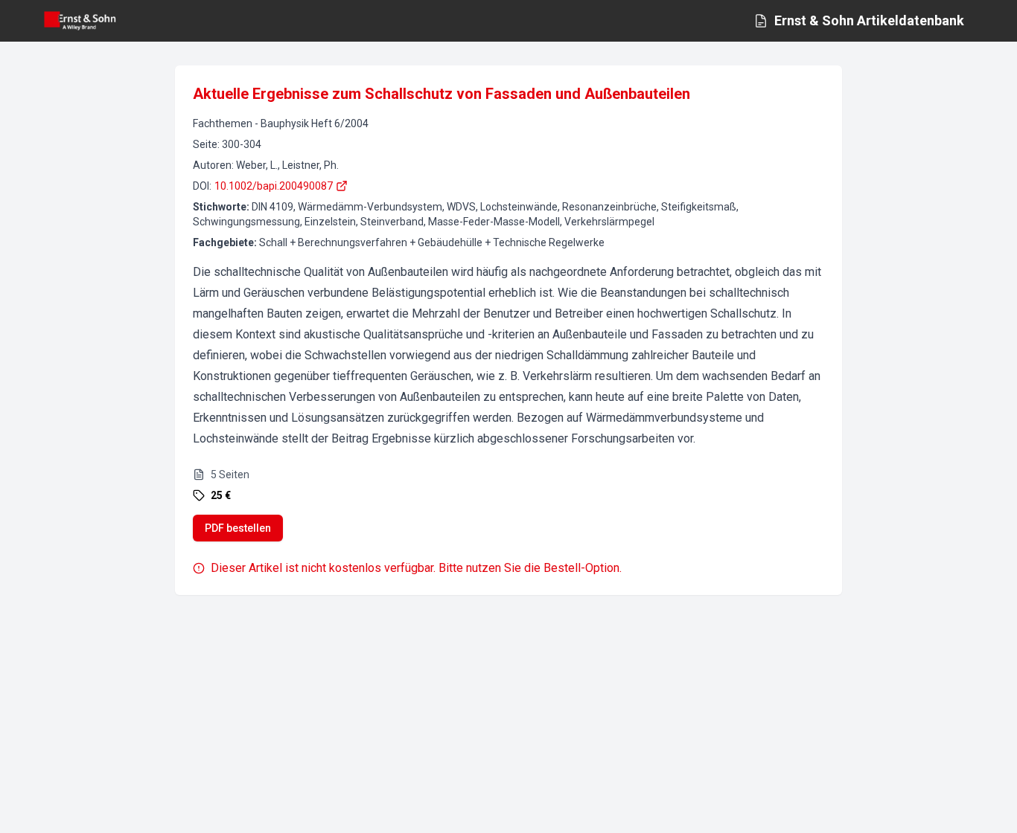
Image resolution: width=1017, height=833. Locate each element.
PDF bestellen (238, 528)
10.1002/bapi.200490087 (273, 186)
